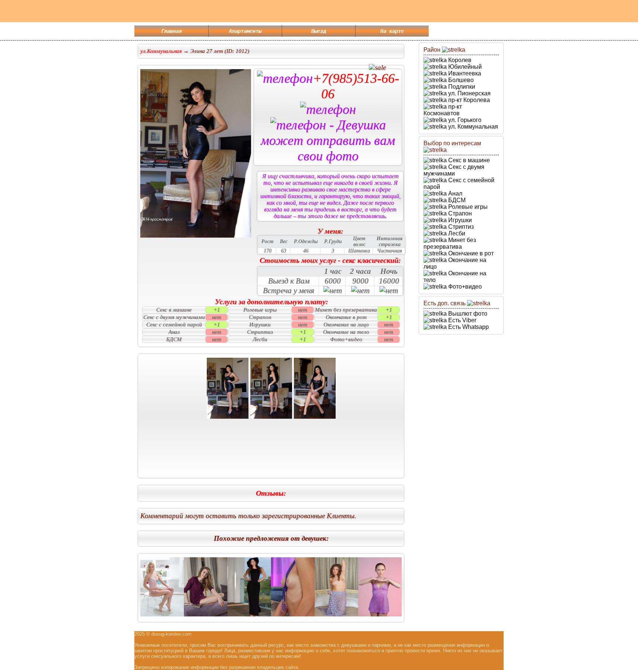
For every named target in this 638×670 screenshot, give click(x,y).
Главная (171, 31)
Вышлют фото (467, 313)
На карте (392, 31)
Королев (459, 60)
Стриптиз (460, 227)
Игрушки (459, 220)
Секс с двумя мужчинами (453, 170)
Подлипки (461, 87)
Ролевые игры (467, 207)
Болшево (460, 80)
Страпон (459, 213)
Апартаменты (245, 31)
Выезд (318, 31)
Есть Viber (461, 320)
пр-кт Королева (468, 100)
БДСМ (456, 200)
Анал (454, 193)
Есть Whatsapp (468, 327)
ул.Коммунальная (161, 51)
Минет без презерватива (449, 243)
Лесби (456, 233)
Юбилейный (464, 67)
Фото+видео (464, 286)
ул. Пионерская (469, 93)
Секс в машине (468, 160)
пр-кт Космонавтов (442, 109)
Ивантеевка (464, 73)
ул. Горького (464, 120)
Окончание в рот (470, 253)
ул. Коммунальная (472, 126)
